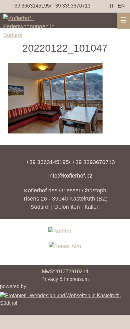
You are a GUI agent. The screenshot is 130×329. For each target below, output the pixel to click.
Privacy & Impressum (65, 279)
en (121, 6)
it (112, 6)
